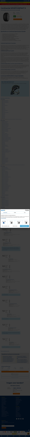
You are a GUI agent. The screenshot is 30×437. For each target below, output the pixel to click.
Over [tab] (24, 212)
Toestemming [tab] (5, 212)
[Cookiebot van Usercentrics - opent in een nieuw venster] (25, 210)
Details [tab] (15, 212)
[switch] (11, 222)
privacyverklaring (3, 218)
